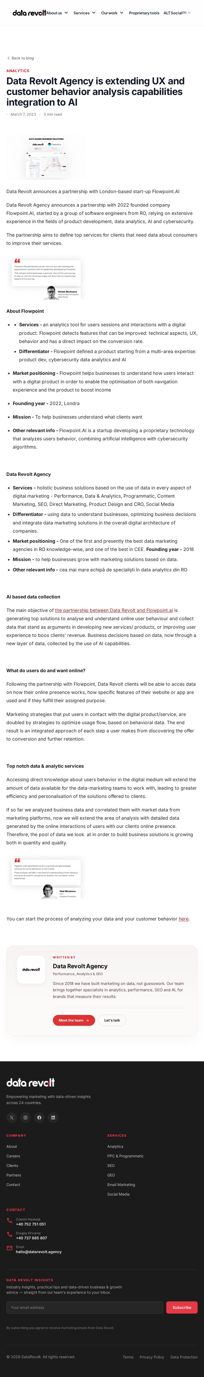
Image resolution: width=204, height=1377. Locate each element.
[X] (11, 1117)
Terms (128, 1357)
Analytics (115, 1146)
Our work (113, 12)
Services (85, 12)
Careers (13, 1156)
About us (57, 12)
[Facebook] (39, 1117)
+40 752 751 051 (31, 1224)
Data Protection (184, 1357)
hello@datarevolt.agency (39, 1251)
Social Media (118, 1194)
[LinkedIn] (53, 1117)
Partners (13, 1175)
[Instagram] (25, 1117)
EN (184, 13)
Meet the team (71, 1020)
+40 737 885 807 (31, 1238)
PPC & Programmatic (125, 1156)
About (11, 1146)
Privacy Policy (152, 1357)
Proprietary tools (144, 12)
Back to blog (23, 58)
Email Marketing (121, 1184)
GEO (111, 1175)
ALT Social (173, 12)
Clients (12, 1165)
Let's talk (112, 1020)
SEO (111, 1165)
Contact (13, 1184)
